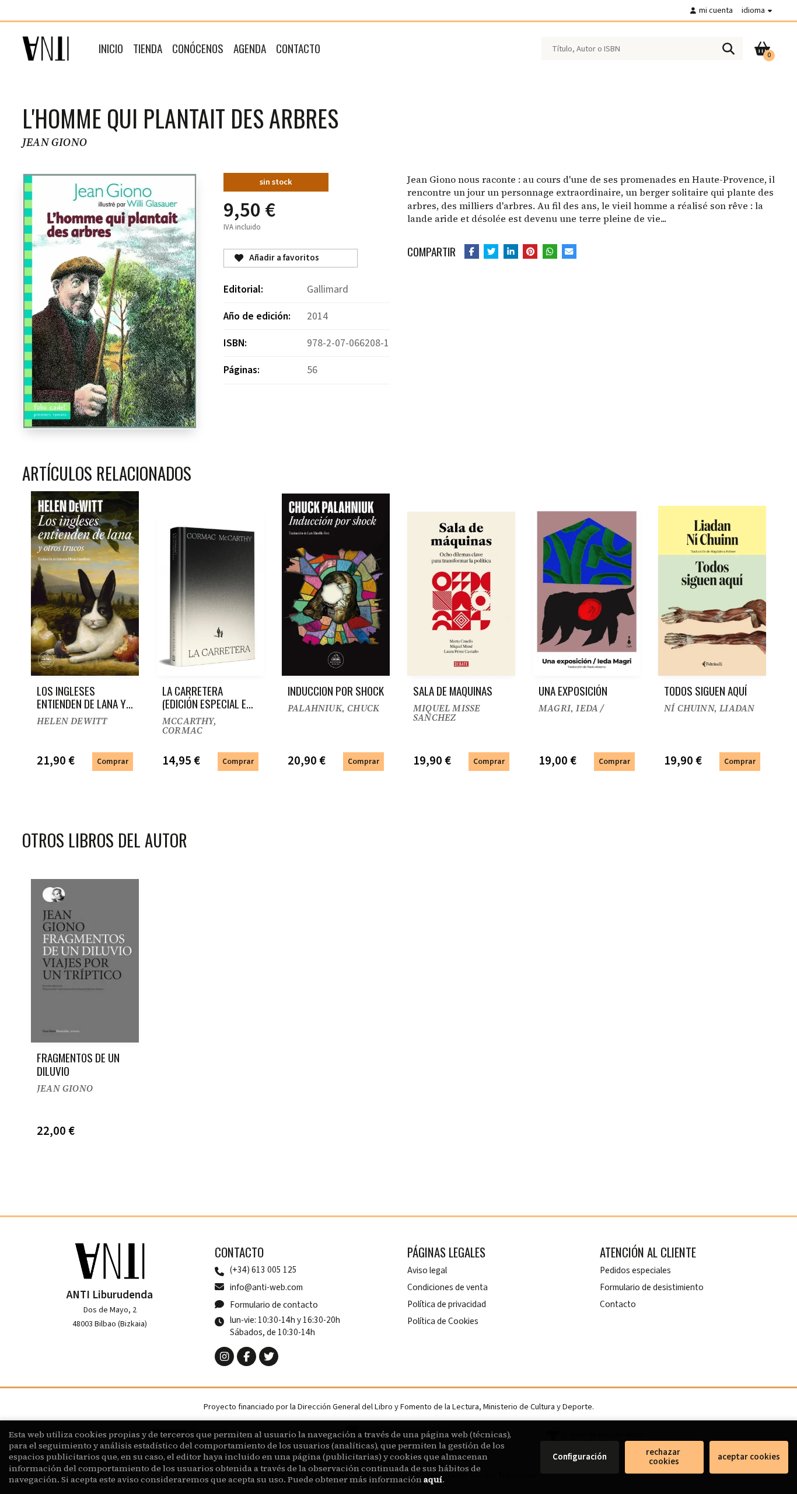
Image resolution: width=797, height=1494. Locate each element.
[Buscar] (728, 48)
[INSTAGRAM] (224, 1356)
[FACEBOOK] (246, 1356)
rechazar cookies (664, 1457)
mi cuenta (716, 10)
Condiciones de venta (447, 1287)
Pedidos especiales (635, 1270)
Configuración (580, 1457)
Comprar (112, 761)
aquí (433, 1479)
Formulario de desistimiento (652, 1287)
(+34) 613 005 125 (263, 1270)
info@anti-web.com (266, 1287)
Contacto (618, 1304)
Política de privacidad (446, 1304)
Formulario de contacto (274, 1304)
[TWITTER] (268, 1356)
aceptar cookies (749, 1457)
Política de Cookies (442, 1321)
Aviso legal (427, 1270)
